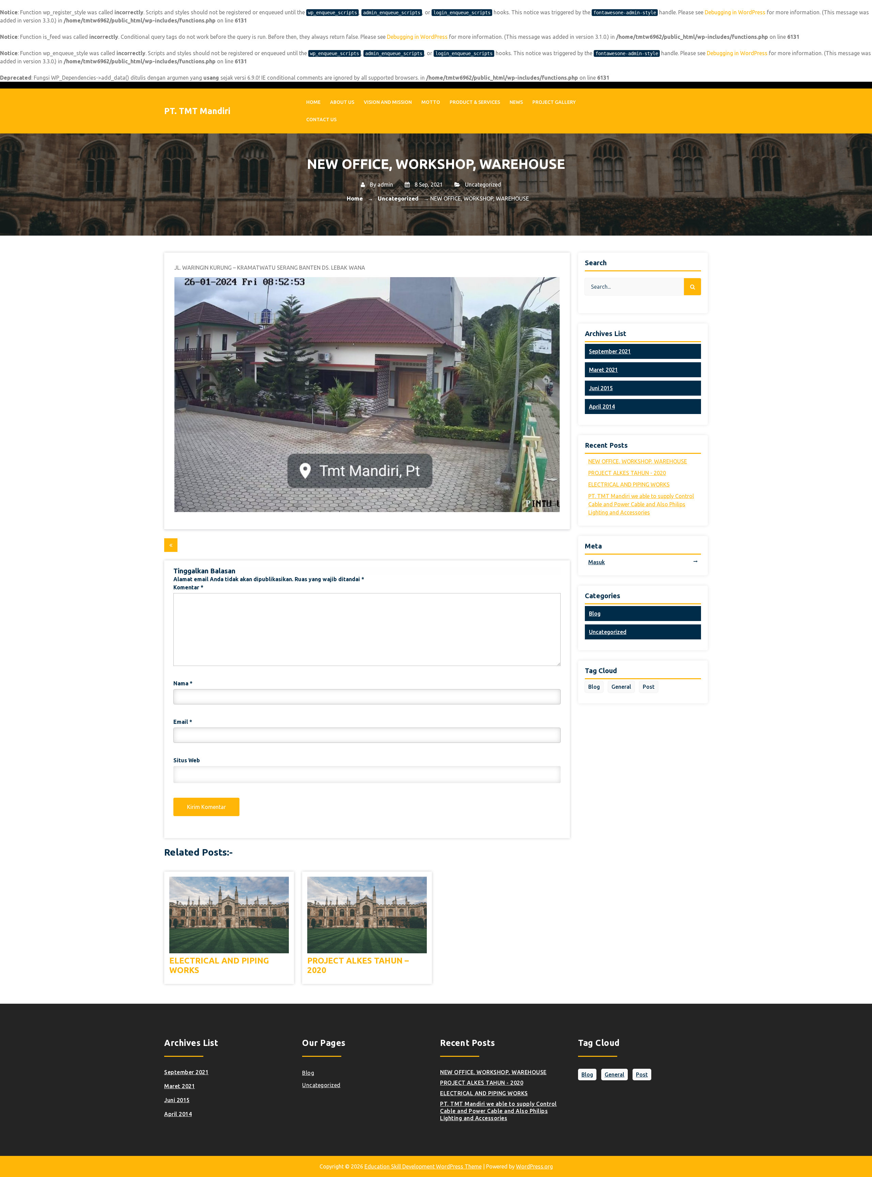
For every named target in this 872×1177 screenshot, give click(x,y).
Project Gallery (554, 102)
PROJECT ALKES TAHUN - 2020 (627, 473)
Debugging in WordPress (735, 12)
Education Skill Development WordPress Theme (423, 1166)
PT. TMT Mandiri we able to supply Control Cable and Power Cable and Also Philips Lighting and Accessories (641, 504)
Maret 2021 (603, 370)
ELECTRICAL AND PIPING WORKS (219, 965)
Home (313, 102)
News (516, 102)
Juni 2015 (601, 388)
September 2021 (610, 351)
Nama (182, 683)
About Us (342, 102)
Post (649, 687)
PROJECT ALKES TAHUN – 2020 (358, 965)
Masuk (596, 562)
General (621, 687)
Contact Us (321, 119)
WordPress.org (534, 1166)
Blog (595, 613)
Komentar (188, 587)
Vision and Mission (388, 102)
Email (182, 722)
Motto (430, 102)
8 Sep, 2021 (428, 184)
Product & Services (475, 102)
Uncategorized (483, 184)
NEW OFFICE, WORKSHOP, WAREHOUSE (637, 461)
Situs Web (186, 760)
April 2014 (602, 406)
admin (385, 184)
